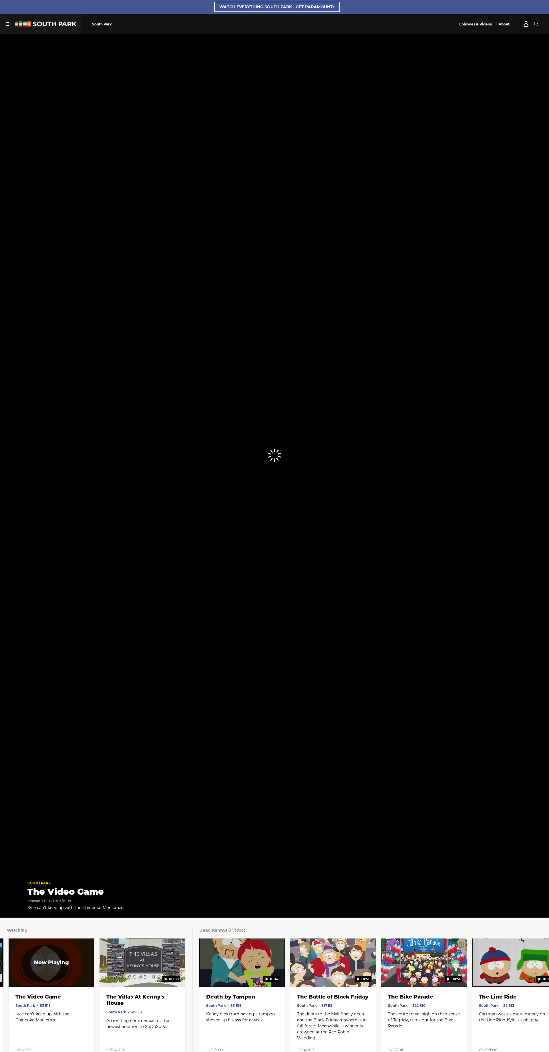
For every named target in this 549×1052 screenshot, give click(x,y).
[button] (10, 867)
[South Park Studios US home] (46, 25)
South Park (39, 883)
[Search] (536, 24)
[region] (274, 455)
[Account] (526, 24)
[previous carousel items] (11, 975)
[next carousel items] (537, 975)
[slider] (274, 859)
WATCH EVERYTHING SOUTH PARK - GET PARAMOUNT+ (277, 6)
